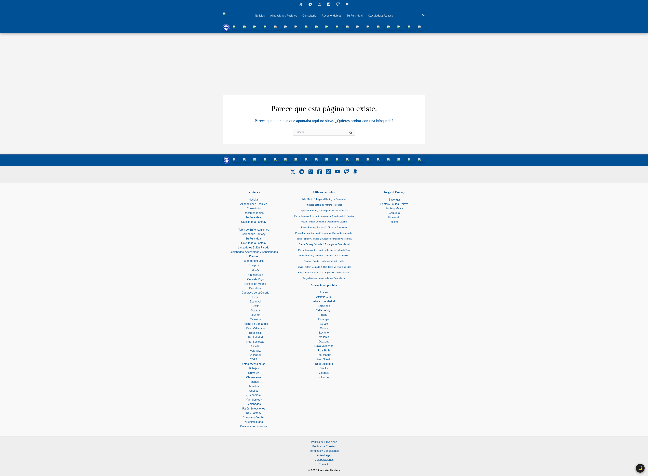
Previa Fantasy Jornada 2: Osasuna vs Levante (324, 221)
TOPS (253, 359)
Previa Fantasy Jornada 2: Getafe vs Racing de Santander (324, 233)
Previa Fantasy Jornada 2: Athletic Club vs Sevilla (323, 255)
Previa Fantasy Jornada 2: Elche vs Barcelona (324, 227)
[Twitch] (338, 4)
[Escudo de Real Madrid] (380, 27)
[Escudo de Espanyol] (298, 27)
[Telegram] (301, 171)
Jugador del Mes (254, 260)
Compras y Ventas (254, 417)
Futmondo (394, 217)
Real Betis (255, 332)
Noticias (260, 15)
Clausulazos (253, 377)
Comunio (394, 212)
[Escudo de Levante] (319, 27)
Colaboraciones (324, 459)
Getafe (255, 306)
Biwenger (394, 199)
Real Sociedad (255, 341)
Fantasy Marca (394, 208)
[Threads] (328, 4)
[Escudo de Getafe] (308, 27)
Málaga (255, 310)
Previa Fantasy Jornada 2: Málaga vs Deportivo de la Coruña (324, 216)
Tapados (254, 386)
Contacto (324, 464)
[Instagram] (319, 4)
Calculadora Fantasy (380, 15)
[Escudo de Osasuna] (339, 27)
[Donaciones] (347, 4)
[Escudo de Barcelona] (257, 27)
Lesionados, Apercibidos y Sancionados (254, 251)
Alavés (255, 270)
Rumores (253, 373)
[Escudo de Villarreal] (422, 27)
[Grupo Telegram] (310, 4)
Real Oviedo (323, 359)
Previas (253, 256)
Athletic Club (255, 274)
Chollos (253, 390)
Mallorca (324, 337)
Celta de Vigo (255, 279)
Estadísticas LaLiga (253, 364)
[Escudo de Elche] (288, 27)
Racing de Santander (255, 323)
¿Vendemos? (254, 399)
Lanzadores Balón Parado (253, 247)
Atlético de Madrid (255, 283)
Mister (394, 221)
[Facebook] (319, 171)
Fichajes (254, 368)
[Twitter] (292, 171)
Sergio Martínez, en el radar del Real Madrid (323, 278)
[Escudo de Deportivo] (277, 27)
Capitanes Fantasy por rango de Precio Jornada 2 (324, 210)
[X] (301, 4)
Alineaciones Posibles (283, 15)
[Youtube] (337, 171)
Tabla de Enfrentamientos (253, 229)
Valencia (255, 350)
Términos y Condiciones (324, 450)
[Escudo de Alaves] (226, 27)
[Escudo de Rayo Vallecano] (360, 27)
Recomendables (331, 15)
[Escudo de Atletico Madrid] (247, 27)
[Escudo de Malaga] (329, 27)
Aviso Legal (324, 455)
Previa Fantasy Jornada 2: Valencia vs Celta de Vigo (324, 250)
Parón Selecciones (253, 408)
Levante (255, 314)
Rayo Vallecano (255, 328)
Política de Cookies (324, 446)
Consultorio (309, 15)
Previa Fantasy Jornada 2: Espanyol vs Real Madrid (324, 244)
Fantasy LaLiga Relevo (394, 204)
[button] (423, 15)
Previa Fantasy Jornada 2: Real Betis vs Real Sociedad (324, 267)
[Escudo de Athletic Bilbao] (236, 27)
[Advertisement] (324, 58)
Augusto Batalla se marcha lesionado (324, 205)
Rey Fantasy (253, 413)
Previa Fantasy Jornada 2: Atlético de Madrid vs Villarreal (324, 238)
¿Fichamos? (253, 395)
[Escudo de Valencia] (411, 27)
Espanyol (255, 301)
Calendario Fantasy (253, 234)
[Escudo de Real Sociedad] (391, 27)
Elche (255, 297)
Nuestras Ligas (254, 421)
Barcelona (255, 288)
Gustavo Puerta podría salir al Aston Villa (324, 261)
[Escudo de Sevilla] (401, 27)
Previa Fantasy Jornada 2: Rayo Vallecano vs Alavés (324, 272)
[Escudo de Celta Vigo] (267, 27)
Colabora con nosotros (253, 426)
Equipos (254, 265)
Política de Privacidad (324, 442)
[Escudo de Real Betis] (370, 27)
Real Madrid (255, 337)
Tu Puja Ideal (355, 15)
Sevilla (255, 346)
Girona (324, 328)
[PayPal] (355, 171)
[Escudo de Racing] (350, 27)
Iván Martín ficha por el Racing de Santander (324, 199)
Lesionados (254, 404)
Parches (254, 381)
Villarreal (255, 355)
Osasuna (255, 319)
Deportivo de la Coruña (255, 292)
